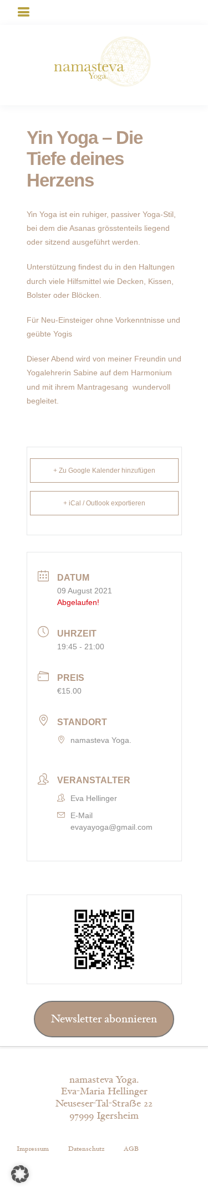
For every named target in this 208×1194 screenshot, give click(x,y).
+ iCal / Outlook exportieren (104, 503)
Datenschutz (86, 1148)
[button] (20, 1174)
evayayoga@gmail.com (111, 827)
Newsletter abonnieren (104, 1019)
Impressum (33, 1148)
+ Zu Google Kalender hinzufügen (104, 470)
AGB (131, 1148)
